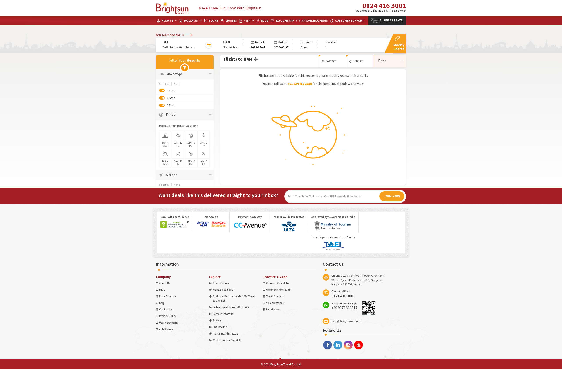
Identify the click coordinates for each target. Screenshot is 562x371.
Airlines (171, 174)
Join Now (392, 196)
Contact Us (165, 309)
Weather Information (278, 290)
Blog (264, 20)
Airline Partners (221, 283)
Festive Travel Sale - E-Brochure (231, 307)
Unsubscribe (220, 327)
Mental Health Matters (225, 333)
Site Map (217, 320)
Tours (213, 20)
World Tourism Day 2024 (227, 340)
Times (170, 114)
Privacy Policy (167, 316)
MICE (162, 290)
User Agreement (168, 322)
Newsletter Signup (223, 314)
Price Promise (167, 296)
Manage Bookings (314, 20)
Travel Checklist (275, 296)
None (177, 84)
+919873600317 (344, 306)
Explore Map (284, 20)
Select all (164, 84)
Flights (167, 20)
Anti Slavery (166, 329)
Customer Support (349, 20)
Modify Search (398, 47)
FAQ (161, 303)
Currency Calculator (278, 283)
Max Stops (174, 74)
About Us (164, 283)
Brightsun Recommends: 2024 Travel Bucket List (234, 298)
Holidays (191, 20)
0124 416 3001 (381, 7)
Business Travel (391, 20)
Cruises (231, 20)
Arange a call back (223, 290)
